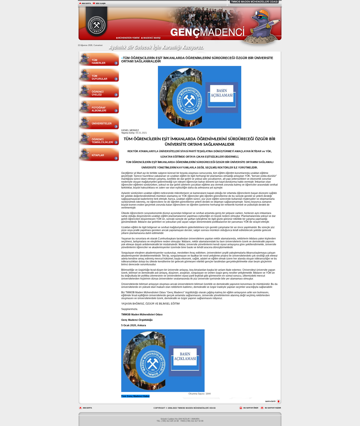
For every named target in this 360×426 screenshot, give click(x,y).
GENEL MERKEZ (130, 130)
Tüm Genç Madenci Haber (135, 396)
